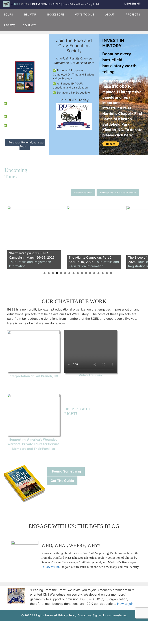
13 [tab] (94, 273)
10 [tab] (82, 273)
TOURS (8, 14)
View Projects (64, 78)
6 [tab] (65, 273)
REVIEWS (10, 25)
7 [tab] (69, 273)
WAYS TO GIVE (84, 14)
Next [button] (143, 236)
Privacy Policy (67, 615)
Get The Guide (62, 481)
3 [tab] (53, 273)
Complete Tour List (83, 192)
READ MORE (33, 380)
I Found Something (66, 471)
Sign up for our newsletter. (110, 615)
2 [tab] (49, 273)
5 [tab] (61, 273)
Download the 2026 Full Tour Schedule (118, 192)
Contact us (84, 615)
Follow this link (51, 567)
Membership (132, 3)
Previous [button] (11, 236)
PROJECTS (133, 14)
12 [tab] (90, 273)
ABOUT (110, 14)
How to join (125, 604)
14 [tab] (98, 273)
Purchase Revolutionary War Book (26, 144)
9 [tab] (78, 273)
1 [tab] (44, 273)
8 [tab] (74, 273)
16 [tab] (107, 273)
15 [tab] (103, 273)
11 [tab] (86, 273)
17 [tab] (111, 273)
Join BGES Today (74, 100)
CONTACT (29, 25)
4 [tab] (57, 273)
